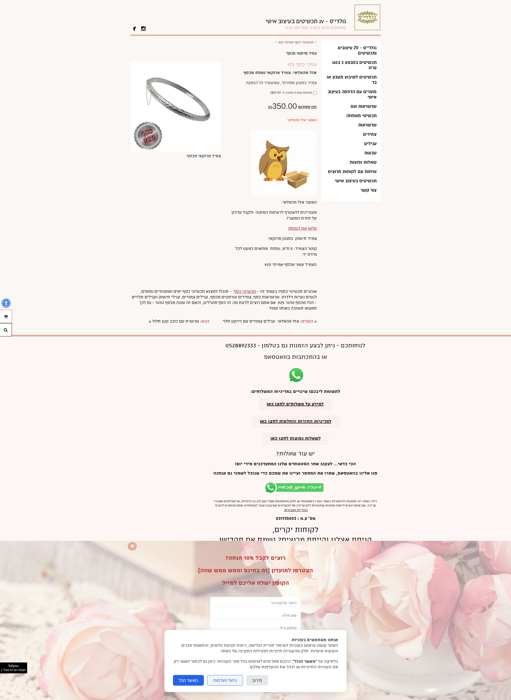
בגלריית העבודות (296, 510)
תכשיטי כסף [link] (245, 291)
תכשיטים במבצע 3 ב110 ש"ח (354, 65)
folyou (13, 668)
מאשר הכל (188, 680)
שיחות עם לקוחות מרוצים (352, 171)
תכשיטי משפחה (361, 115)
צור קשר (369, 190)
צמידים (370, 134)
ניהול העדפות (225, 680)
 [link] (134, 28)
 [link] (143, 28)
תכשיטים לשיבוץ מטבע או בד (352, 79)
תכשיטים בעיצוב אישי (356, 181)
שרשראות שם (364, 106)
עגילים (370, 143)
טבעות (370, 153)
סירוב (257, 680)
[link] (306, 24)
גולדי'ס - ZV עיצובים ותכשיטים (357, 50)
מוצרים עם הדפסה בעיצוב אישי (352, 94)
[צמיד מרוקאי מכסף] (175, 150)
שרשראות (367, 125)
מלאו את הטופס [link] (302, 228)
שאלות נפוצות (363, 162)
